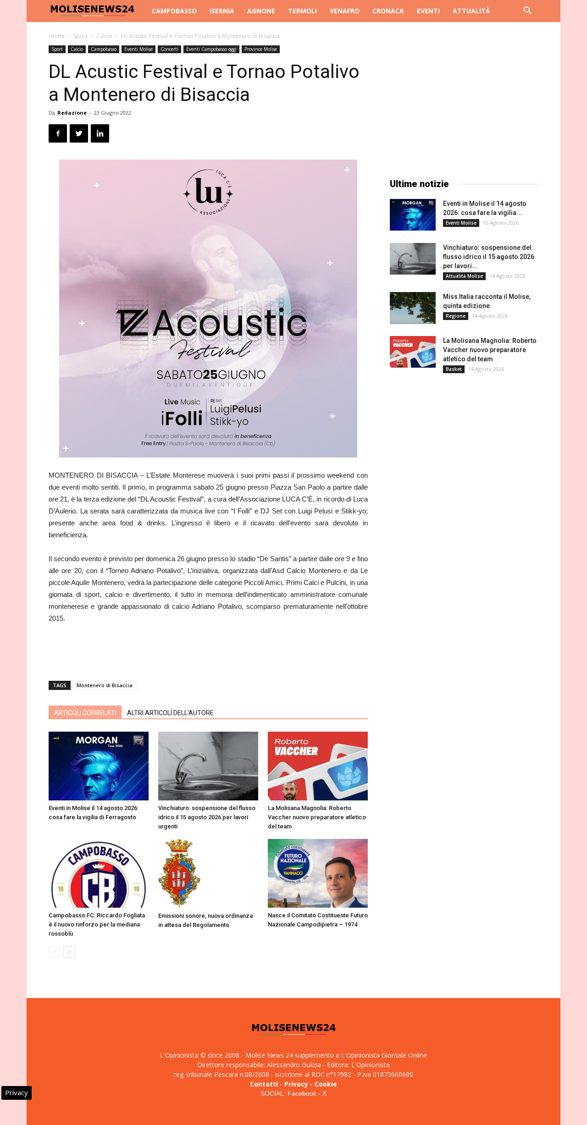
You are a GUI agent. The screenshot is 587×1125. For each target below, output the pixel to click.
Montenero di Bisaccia (105, 685)
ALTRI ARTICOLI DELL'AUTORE (170, 713)
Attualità (471, 10)
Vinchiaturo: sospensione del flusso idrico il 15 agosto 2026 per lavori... (488, 257)
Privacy (296, 1084)
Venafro (345, 10)
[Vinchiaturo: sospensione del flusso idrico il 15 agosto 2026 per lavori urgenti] (208, 766)
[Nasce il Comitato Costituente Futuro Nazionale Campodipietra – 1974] (318, 873)
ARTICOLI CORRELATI (85, 713)
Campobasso (174, 10)
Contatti (264, 1084)
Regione (455, 316)
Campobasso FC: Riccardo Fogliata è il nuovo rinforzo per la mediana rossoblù (97, 924)
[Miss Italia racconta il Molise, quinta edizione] (413, 308)
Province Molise (260, 49)
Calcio (104, 36)
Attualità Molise (464, 276)
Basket (454, 369)
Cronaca (388, 10)
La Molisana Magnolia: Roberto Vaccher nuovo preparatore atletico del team (317, 817)
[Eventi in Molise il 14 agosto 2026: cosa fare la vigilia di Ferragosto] (99, 766)
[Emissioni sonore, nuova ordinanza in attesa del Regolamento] (208, 873)
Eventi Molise (138, 49)
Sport (80, 36)
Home (57, 36)
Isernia (222, 10)
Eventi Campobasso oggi (211, 49)
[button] (527, 11)
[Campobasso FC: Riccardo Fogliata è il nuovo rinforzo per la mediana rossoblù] (99, 873)
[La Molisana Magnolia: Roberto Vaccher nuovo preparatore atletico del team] (318, 766)
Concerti (169, 49)
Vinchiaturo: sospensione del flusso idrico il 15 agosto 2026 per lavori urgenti (206, 817)
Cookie (326, 1084)
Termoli (302, 10)
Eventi (428, 10)
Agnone (261, 10)
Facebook (302, 1093)
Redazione (72, 112)
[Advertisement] (208, 650)
